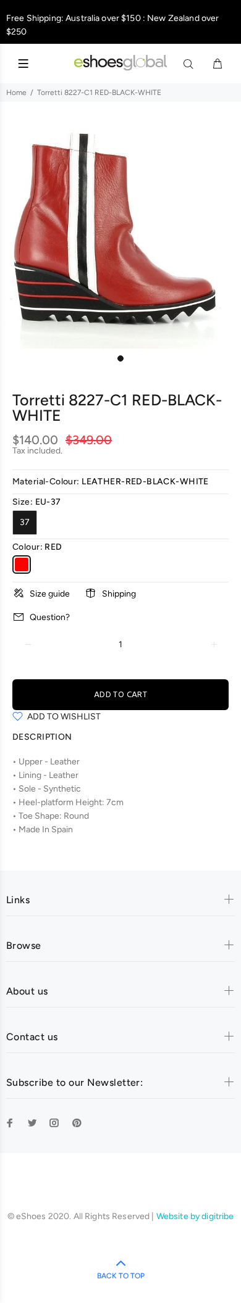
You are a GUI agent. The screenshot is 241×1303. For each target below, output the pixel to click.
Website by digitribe (195, 1216)
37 (25, 522)
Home (16, 92)
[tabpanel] (120, 228)
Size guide (50, 594)
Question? (50, 617)
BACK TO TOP (121, 1276)
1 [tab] (120, 358)
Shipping (119, 594)
